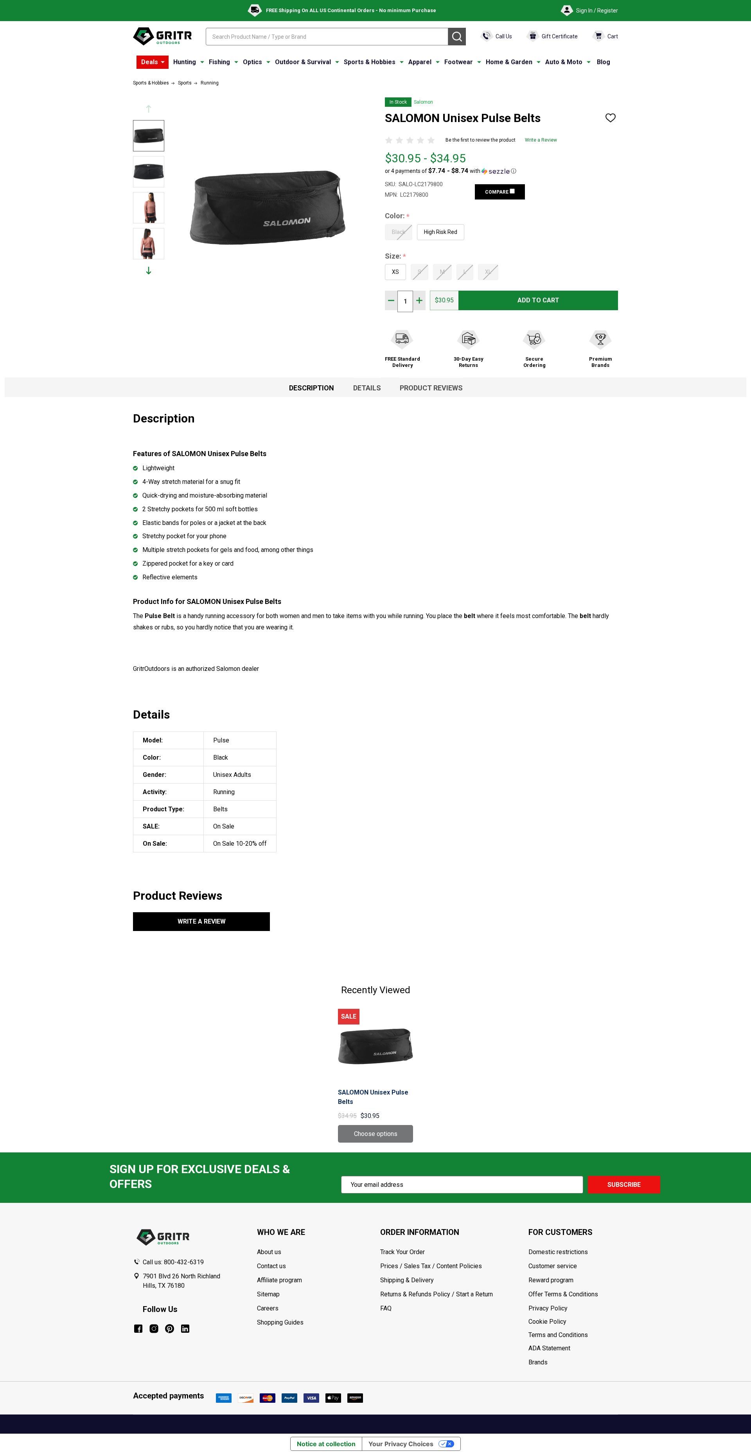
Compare (497, 192)
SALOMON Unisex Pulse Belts (373, 1097)
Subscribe (624, 1184)
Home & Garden (509, 62)
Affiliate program (279, 1280)
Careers (267, 1308)
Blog (603, 62)
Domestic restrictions (558, 1252)
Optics (252, 62)
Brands (538, 1362)
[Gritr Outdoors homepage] (162, 36)
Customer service (552, 1266)
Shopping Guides (280, 1322)
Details (367, 388)
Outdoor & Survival (303, 62)
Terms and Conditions (573, 1335)
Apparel (419, 62)
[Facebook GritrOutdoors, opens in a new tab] (138, 1329)
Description (311, 388)
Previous (148, 109)
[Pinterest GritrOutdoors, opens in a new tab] (169, 1329)
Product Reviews (431, 388)
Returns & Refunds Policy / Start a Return (436, 1294)
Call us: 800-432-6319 (173, 1262)
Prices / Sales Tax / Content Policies (431, 1266)
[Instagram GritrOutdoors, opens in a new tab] (154, 1329)
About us (269, 1252)
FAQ (386, 1308)
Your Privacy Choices (400, 1444)
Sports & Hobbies (369, 62)
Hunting (184, 62)
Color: (397, 216)
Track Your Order (402, 1252)
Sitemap (268, 1294)
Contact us (271, 1266)
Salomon (423, 102)
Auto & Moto (563, 62)
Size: (395, 256)
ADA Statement (549, 1348)
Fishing (219, 62)
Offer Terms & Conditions (563, 1294)
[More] (163, 62)
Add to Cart (538, 300)
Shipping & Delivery (407, 1280)
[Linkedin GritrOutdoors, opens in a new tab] (185, 1329)
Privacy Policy (573, 1308)
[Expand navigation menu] (202, 62)
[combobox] (327, 36)
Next (148, 270)
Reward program (550, 1280)
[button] (450, 171)
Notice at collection (326, 1444)
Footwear (458, 62)
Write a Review (541, 140)
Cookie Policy (573, 1321)
